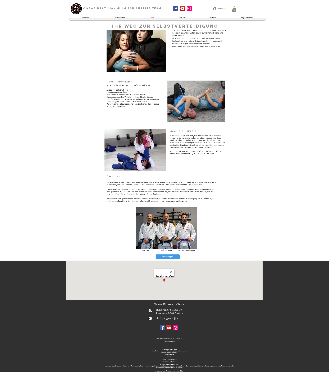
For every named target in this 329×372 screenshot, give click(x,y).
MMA (112, 106)
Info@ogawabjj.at (168, 318)
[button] (234, 9)
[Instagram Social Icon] (189, 8)
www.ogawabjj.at (172, 361)
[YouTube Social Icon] (182, 8)
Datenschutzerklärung (169, 341)
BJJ (108, 106)
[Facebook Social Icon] (175, 8)
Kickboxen (122, 106)
